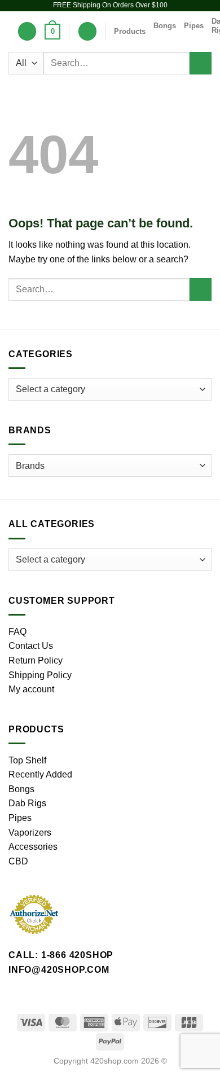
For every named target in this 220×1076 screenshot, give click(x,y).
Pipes (194, 25)
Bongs (164, 25)
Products (130, 31)
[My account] (87, 31)
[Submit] (201, 63)
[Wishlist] (27, 31)
